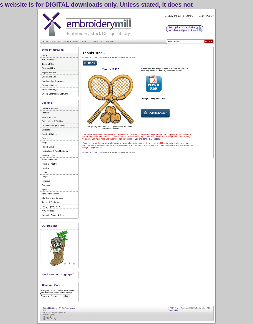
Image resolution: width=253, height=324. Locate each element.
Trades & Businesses (51, 202)
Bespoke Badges (49, 85)
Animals (45, 113)
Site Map (110, 41)
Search (85, 41)
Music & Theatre (49, 164)
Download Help (48, 68)
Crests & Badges (49, 134)
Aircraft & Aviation (50, 108)
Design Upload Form (51, 206)
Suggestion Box (49, 72)
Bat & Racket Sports (115, 57)
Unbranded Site (49, 77)
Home (45, 41)
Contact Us (97, 41)
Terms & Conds (71, 41)
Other (44, 172)
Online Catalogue (89, 57)
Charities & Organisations (53, 125)
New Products (48, 60)
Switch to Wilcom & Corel (53, 215)
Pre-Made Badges (50, 89)
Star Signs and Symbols (52, 198)
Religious (46, 181)
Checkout (188, 16)
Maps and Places (49, 159)
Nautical (45, 168)
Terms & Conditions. (152, 139)
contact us (187, 143)
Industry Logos (48, 155)
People (45, 177)
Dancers (46, 138)
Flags (44, 142)
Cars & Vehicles (49, 117)
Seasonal (46, 185)
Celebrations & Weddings (53, 121)
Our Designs (49, 225)
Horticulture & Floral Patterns (55, 151)
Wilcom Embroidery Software (55, 94)
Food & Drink (48, 147)
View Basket (174, 16)
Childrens (46, 130)
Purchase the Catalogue (53, 81)
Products (56, 41)
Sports (45, 189)
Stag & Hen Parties (50, 194)
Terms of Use (48, 64)
